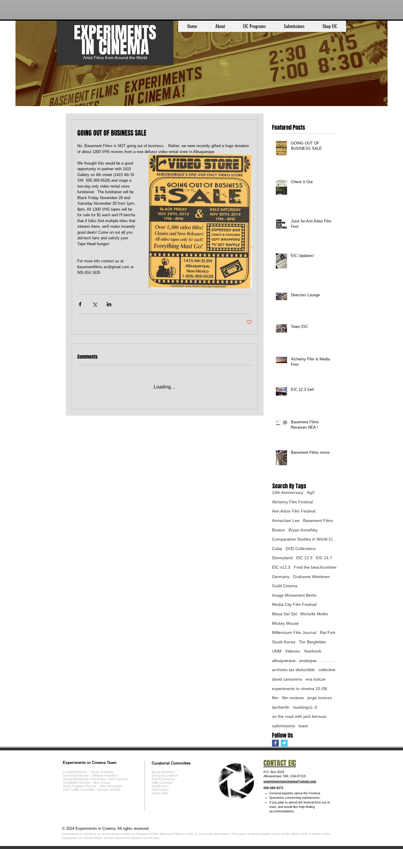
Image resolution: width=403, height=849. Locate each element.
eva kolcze (315, 679)
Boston (278, 530)
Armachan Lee (285, 520)
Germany (280, 576)
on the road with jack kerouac (299, 716)
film (275, 697)
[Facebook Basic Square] (275, 743)
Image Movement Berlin (294, 595)
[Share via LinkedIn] (109, 304)
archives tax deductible (293, 669)
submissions (283, 725)
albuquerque (284, 660)
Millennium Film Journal (294, 632)
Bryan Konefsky (303, 530)
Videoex (292, 651)
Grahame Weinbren (311, 576)
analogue (308, 660)
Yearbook (312, 651)
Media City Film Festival (294, 604)
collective (326, 669)
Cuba (277, 548)
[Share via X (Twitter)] (94, 304)
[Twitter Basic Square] (284, 743)
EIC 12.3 (304, 557)
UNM (276, 651)
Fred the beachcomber (315, 567)
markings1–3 (305, 707)
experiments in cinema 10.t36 (299, 688)
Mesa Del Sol (284, 613)
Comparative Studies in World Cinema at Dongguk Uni (304, 539)
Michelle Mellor (314, 613)
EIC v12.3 (281, 567)
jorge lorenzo (319, 697)
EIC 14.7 (324, 557)
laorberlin (280, 707)
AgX (310, 492)
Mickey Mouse (285, 623)
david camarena (287, 679)
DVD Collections (301, 548)
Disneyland (282, 557)
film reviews (293, 697)
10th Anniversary (287, 492)
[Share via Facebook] (80, 304)
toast (303, 725)
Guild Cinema (284, 585)
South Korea (283, 642)
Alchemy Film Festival (292, 502)
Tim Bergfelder (312, 642)
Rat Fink (327, 632)
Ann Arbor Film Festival (293, 511)
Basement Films (318, 520)
